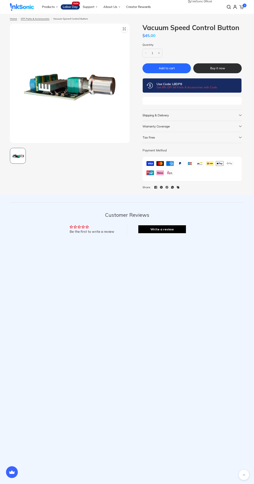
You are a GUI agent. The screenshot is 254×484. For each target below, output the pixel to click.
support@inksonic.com (206, 7)
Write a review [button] (162, 229)
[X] (161, 187)
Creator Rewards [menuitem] (138, 7)
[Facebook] (155, 187)
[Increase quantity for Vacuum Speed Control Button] (159, 53)
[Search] (228, 7)
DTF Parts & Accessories (35, 18)
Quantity (147, 44)
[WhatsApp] (172, 187)
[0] (241, 7)
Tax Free (148, 137)
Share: (146, 187)
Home (13, 18)
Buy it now (217, 68)
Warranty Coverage (156, 126)
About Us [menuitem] (110, 7)
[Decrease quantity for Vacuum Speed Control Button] (146, 53)
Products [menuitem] (48, 7)
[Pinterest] (167, 187)
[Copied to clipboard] (178, 187)
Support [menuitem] (88, 7)
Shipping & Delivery (155, 115)
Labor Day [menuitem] (70, 7)
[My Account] (235, 7)
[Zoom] (124, 29)
